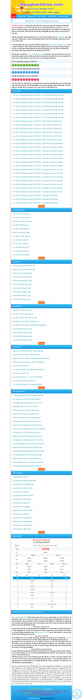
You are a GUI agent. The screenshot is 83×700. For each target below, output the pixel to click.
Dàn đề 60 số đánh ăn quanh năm (22, 221)
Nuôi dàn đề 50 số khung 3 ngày (22, 332)
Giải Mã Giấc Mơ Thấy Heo (21, 492)
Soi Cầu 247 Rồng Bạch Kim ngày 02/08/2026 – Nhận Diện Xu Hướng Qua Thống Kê (38, 158)
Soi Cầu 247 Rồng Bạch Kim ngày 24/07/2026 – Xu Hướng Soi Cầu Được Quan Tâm (37, 192)
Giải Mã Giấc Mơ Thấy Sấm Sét (22, 518)
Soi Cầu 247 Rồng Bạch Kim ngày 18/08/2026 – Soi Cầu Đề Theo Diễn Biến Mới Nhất (38, 117)
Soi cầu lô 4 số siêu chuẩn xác (21, 236)
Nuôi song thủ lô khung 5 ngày (22, 292)
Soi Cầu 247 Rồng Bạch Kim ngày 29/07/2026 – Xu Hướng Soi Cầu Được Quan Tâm (37, 173)
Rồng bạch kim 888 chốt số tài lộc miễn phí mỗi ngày (28, 351)
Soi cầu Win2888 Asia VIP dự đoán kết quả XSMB (27, 384)
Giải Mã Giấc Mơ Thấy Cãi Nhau (22, 488)
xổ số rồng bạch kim (35, 689)
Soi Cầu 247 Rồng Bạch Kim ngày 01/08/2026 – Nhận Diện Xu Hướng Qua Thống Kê (38, 162)
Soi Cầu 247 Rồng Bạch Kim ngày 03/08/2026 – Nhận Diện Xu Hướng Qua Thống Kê (38, 154)
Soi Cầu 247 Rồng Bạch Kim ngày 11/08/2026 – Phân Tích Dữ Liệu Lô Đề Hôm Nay (37, 125)
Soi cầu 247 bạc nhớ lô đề (20, 366)
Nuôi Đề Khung (52, 16)
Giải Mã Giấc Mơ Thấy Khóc (21, 514)
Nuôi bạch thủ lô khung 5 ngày (22, 299)
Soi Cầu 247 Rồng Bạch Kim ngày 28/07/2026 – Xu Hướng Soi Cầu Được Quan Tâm (37, 177)
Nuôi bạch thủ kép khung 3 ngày (22, 277)
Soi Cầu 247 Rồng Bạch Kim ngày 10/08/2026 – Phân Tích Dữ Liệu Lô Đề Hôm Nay (37, 128)
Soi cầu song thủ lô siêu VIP (21, 251)
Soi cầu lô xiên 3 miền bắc (20, 240)
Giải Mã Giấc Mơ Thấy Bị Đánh (22, 499)
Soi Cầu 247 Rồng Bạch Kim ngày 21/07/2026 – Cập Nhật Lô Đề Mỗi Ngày (35, 203)
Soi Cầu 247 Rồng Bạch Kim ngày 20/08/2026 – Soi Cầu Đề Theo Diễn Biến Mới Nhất (38, 110)
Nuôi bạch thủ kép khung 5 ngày (22, 280)
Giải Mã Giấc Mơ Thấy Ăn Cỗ (21, 503)
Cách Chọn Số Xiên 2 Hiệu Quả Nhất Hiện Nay (26, 418)
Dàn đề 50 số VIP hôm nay (20, 225)
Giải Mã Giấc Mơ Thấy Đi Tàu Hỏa (23, 495)
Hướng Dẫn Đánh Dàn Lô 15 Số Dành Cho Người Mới (28, 462)
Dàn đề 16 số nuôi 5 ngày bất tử (22, 310)
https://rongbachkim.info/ (47, 698)
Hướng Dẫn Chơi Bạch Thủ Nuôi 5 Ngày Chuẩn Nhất (28, 395)
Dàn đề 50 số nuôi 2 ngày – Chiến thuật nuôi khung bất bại (30, 325)
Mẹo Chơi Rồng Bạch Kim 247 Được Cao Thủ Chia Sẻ (28, 444)
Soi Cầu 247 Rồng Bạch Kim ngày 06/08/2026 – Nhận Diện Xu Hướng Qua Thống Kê (38, 143)
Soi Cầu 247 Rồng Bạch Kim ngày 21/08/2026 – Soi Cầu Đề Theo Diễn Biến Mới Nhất (38, 106)
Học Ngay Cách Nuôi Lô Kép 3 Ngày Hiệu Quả (26, 399)
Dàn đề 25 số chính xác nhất (21, 217)
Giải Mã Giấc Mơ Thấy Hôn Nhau (23, 510)
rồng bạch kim (64, 27)
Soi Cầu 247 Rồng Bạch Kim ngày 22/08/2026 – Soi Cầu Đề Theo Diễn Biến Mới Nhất (38, 102)
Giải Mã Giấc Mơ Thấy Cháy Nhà (23, 521)
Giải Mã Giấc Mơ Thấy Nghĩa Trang (23, 484)
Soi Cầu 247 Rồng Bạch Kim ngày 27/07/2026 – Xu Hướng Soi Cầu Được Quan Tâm (37, 180)
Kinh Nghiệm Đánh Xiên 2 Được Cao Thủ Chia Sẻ (27, 421)
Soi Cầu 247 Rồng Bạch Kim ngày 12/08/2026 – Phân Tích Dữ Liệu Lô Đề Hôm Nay (37, 121)
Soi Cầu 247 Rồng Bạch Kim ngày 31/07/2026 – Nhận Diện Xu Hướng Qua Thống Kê (38, 166)
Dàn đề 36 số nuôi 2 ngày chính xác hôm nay (26, 321)
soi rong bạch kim (47, 689)
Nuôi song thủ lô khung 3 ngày (22, 288)
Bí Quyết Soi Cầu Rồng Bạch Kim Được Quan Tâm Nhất (29, 429)
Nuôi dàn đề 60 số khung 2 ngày (22, 329)
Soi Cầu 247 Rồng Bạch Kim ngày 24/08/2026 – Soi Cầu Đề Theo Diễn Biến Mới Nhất (38, 95)
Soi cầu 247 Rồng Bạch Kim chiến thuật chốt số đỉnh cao (29, 369)
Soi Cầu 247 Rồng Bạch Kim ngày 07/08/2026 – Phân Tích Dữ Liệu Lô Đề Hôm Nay (37, 140)
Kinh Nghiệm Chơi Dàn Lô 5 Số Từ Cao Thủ (25, 406)
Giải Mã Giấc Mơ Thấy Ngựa (21, 507)
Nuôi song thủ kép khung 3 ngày (22, 284)
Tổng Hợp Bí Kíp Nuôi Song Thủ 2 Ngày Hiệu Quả (27, 447)
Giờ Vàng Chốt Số (63, 16)
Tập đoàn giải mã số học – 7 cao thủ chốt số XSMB (27, 377)
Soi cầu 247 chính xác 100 (21, 373)
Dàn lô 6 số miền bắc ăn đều (21, 232)
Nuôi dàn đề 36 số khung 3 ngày (22, 336)
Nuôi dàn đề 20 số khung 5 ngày (22, 340)
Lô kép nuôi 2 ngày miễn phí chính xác (24, 266)
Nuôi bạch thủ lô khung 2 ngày (22, 295)
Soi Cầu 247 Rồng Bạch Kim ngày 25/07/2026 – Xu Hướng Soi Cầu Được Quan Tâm (37, 188)
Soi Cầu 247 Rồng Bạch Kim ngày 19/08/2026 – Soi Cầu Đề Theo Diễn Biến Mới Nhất (38, 114)
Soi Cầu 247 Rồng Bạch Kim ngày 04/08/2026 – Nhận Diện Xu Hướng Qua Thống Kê (38, 151)
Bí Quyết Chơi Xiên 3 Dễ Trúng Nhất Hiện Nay (26, 410)
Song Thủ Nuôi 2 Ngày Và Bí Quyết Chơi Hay (26, 414)
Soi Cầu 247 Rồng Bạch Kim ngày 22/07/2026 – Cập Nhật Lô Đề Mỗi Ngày (35, 199)
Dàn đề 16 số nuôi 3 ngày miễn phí (23, 314)
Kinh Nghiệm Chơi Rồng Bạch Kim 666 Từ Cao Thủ (27, 403)
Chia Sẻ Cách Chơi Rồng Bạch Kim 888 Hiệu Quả (27, 425)
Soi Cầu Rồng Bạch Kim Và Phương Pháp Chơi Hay (27, 455)
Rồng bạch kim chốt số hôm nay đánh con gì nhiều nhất (28, 362)
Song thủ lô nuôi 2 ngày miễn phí (22, 273)
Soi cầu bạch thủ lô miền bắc (21, 255)
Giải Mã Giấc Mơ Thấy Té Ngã (22, 529)
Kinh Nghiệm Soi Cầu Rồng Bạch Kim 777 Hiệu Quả (28, 440)
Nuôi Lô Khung (42, 16)
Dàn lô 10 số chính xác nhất (21, 214)
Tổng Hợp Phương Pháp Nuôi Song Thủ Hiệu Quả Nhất (28, 451)
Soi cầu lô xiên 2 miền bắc (20, 243)
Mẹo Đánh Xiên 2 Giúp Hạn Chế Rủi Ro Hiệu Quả (27, 466)
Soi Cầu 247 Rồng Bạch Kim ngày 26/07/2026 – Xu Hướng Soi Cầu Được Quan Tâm (37, 184)
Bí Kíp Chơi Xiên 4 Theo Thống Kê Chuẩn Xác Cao (27, 458)
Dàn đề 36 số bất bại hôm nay (21, 229)
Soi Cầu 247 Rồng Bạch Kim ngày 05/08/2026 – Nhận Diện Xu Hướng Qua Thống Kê (38, 147)
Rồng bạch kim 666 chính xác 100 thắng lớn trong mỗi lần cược (31, 358)
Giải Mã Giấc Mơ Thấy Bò (20, 477)
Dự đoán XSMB (21, 16)
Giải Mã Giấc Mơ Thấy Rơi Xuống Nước (24, 481)
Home (13, 16)
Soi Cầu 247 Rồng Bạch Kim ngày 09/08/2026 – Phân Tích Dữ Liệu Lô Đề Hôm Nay (37, 132)
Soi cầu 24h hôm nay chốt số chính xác (24, 381)
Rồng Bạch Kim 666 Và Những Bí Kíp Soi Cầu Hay (27, 436)
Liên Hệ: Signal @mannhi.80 (77, 694)
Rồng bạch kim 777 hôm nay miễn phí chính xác (26, 354)
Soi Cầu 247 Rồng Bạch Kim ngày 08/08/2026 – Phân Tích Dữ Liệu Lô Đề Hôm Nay (37, 136)
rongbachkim (61, 37)
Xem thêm (41, 206)
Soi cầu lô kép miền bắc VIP (21, 247)
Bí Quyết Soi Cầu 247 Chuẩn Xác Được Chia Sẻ (26, 432)
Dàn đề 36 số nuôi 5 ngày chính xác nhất (25, 317)
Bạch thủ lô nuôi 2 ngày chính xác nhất (24, 269)
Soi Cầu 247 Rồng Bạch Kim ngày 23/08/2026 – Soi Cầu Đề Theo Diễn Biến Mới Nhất (38, 99)
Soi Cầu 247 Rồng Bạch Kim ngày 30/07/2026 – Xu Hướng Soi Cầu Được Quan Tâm (37, 169)
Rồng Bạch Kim (31, 16)
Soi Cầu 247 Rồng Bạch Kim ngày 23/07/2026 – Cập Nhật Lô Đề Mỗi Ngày (35, 195)
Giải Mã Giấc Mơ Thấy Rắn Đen (22, 525)
